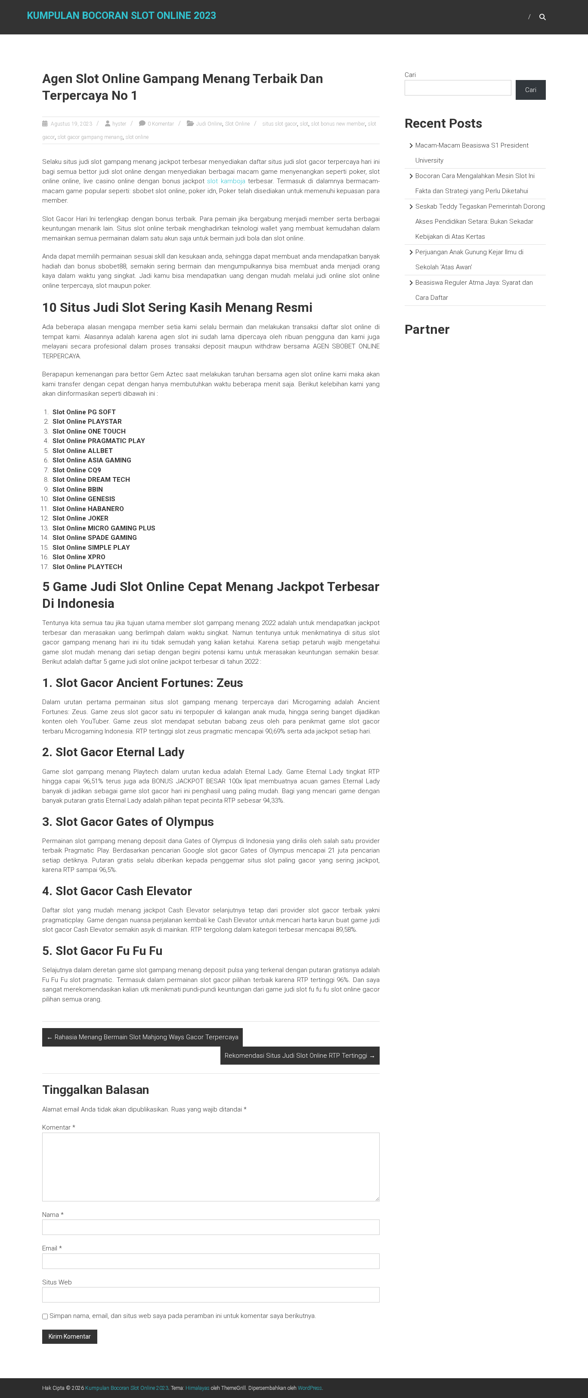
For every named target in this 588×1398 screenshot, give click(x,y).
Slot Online (237, 124)
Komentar (58, 1127)
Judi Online (209, 124)
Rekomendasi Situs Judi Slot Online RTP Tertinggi (300, 1055)
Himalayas (198, 1388)
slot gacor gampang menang (90, 137)
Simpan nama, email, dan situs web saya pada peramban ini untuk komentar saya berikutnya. (183, 1316)
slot (304, 124)
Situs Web (57, 1282)
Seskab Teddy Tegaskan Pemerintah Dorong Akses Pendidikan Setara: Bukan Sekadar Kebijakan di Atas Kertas (480, 221)
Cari (410, 75)
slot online (137, 137)
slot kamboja (226, 181)
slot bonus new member (338, 124)
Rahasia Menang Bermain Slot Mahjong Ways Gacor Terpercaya (142, 1037)
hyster (119, 124)
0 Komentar (161, 124)
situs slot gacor (280, 124)
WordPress (310, 1388)
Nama (53, 1215)
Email (52, 1248)
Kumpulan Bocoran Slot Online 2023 (121, 16)
